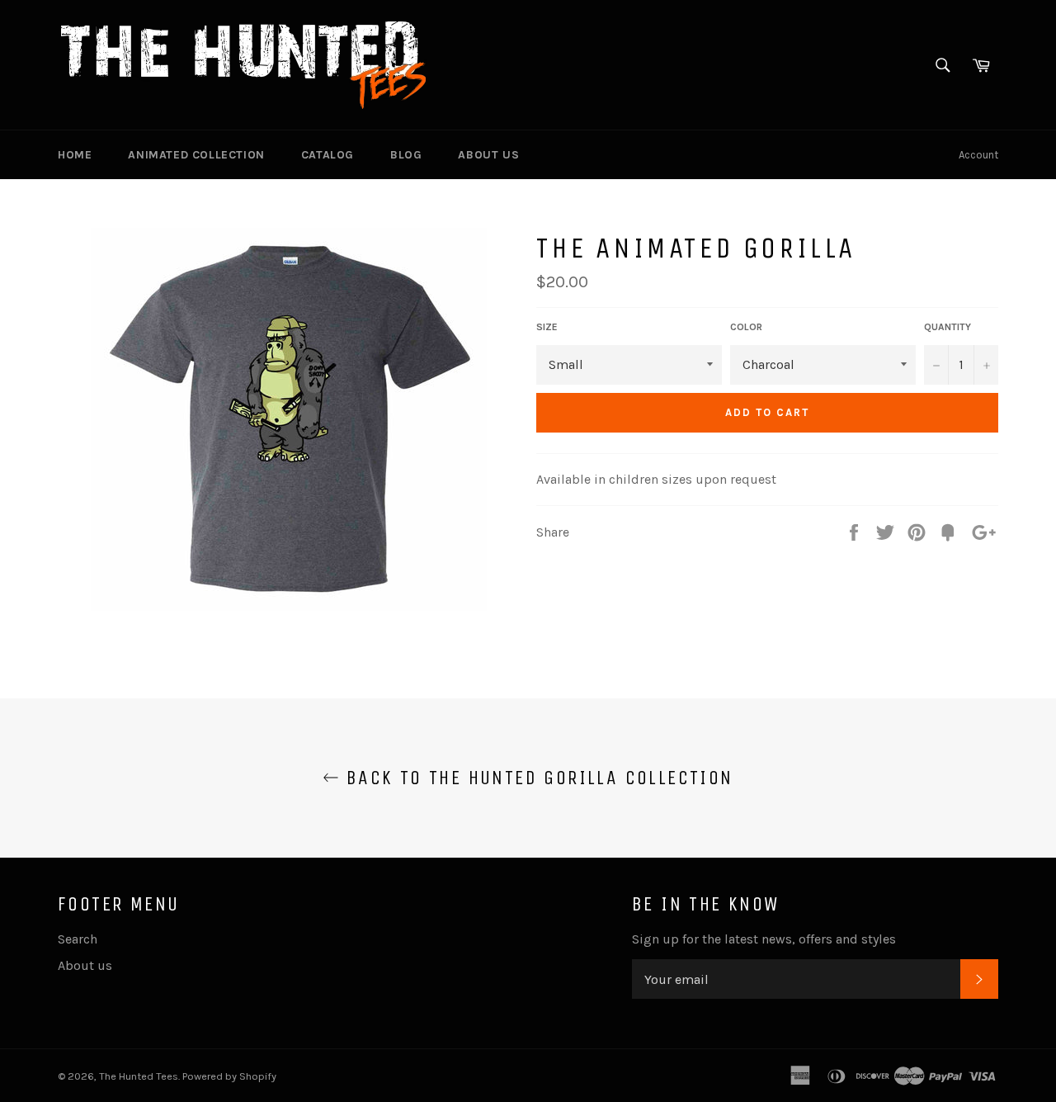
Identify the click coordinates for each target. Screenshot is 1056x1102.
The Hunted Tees (138, 1076)
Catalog (327, 155)
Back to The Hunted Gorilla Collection (536, 777)
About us (488, 155)
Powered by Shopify (229, 1076)
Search (77, 939)
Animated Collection (196, 155)
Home (75, 155)
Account (978, 155)
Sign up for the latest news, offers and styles (764, 939)
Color (746, 327)
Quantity (947, 327)
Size (547, 327)
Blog (406, 155)
